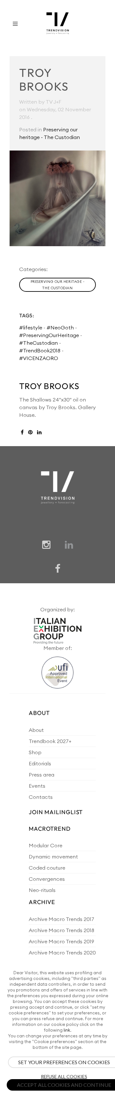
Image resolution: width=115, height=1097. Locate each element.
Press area (41, 774)
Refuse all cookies (64, 1076)
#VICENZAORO (38, 358)
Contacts (41, 797)
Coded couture (47, 868)
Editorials (40, 763)
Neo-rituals (42, 890)
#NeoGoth (60, 327)
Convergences (47, 879)
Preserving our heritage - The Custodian (58, 284)
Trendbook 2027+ (50, 741)
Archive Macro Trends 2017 (61, 919)
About (36, 730)
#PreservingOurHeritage (49, 335)
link (67, 1030)
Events (37, 786)
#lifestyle (30, 327)
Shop (35, 752)
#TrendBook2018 (39, 350)
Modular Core (45, 845)
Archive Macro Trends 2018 (61, 930)
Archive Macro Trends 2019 (61, 941)
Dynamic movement (53, 856)
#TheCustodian (38, 343)
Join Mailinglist (56, 812)
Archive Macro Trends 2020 (62, 952)
